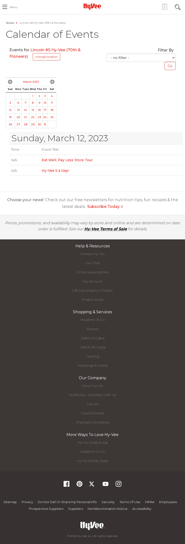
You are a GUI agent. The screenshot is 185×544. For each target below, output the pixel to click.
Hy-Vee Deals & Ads (93, 442)
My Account (92, 281)
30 (39, 124)
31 (45, 124)
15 (33, 110)
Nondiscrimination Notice (107, 509)
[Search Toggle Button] (178, 6)
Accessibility (141, 509)
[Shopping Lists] (164, 6)
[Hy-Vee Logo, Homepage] (92, 6)
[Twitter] (92, 485)
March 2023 (31, 81)
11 (52, 102)
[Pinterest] (79, 485)
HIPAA (149, 502)
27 (18, 124)
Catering (92, 356)
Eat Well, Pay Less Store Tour (67, 160)
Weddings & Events (93, 365)
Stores (10, 23)
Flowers (93, 329)
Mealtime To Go (92, 320)
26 (10, 124)
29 (32, 124)
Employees (168, 502)
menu (14, 7)
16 (39, 110)
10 (45, 102)
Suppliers (75, 509)
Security (108, 502)
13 (18, 110)
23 (39, 117)
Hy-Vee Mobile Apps (92, 461)
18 (52, 110)
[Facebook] (66, 485)
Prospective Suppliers (46, 509)
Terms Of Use (129, 502)
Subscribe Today (103, 206)
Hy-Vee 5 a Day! (55, 170)
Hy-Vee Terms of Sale (105, 229)
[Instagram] (118, 485)
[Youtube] (105, 485)
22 (32, 117)
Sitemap (10, 502)
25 (51, 117)
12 (10, 110)
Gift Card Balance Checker (92, 290)
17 (45, 110)
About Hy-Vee (92, 386)
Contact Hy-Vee (92, 254)
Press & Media (92, 299)
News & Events (92, 413)
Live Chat (92, 263)
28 (25, 124)
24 (45, 117)
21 (25, 117)
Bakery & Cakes (93, 338)
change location (46, 56)
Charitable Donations (92, 422)
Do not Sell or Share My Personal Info (67, 502)
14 (25, 110)
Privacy (27, 502)
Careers (92, 404)
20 (18, 117)
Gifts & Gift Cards (93, 347)
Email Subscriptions (92, 272)
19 (10, 117)
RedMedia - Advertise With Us (92, 395)
